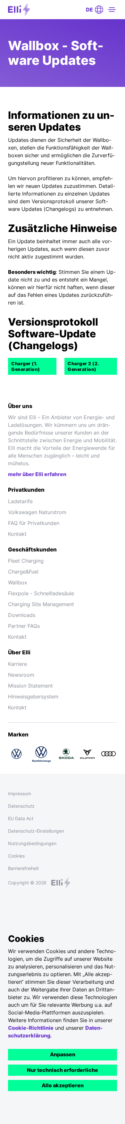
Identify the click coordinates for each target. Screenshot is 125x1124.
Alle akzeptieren (63, 1085)
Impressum (19, 793)
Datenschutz (21, 806)
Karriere (17, 664)
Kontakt (17, 534)
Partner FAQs (24, 626)
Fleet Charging (26, 561)
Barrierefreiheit (23, 868)
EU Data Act (20, 818)
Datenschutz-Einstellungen (36, 831)
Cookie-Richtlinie (31, 1028)
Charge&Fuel (23, 571)
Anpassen (62, 1054)
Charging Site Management (41, 604)
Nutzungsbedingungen (32, 843)
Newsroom (21, 675)
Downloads (21, 615)
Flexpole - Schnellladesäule (41, 593)
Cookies (16, 855)
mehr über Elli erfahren (37, 474)
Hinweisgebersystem (33, 696)
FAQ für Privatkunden (33, 523)
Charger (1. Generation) (25, 366)
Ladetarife (20, 501)
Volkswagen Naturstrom (37, 512)
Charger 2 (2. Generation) (83, 366)
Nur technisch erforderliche (62, 1070)
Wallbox (17, 582)
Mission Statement (30, 685)
